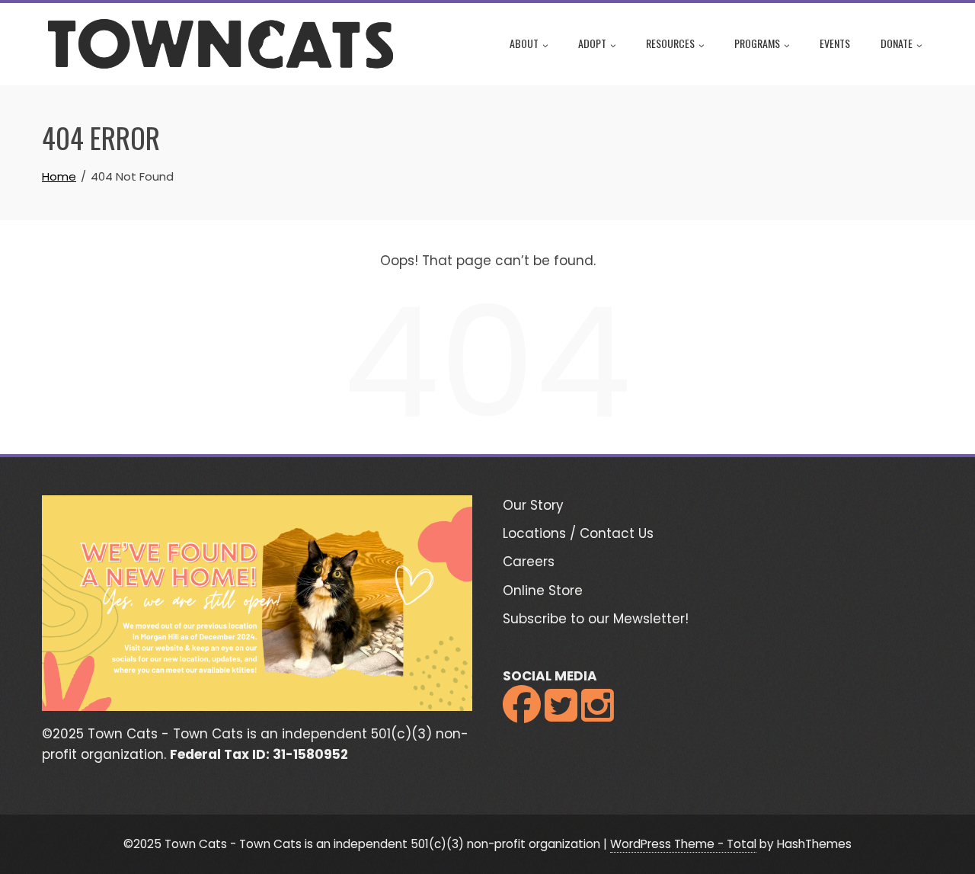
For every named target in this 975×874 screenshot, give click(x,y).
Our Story (533, 505)
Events (835, 43)
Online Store (543, 590)
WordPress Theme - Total (683, 844)
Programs (757, 43)
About (524, 43)
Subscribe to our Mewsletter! (596, 619)
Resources (670, 43)
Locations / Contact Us (578, 533)
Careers (529, 561)
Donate (897, 43)
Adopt (592, 43)
